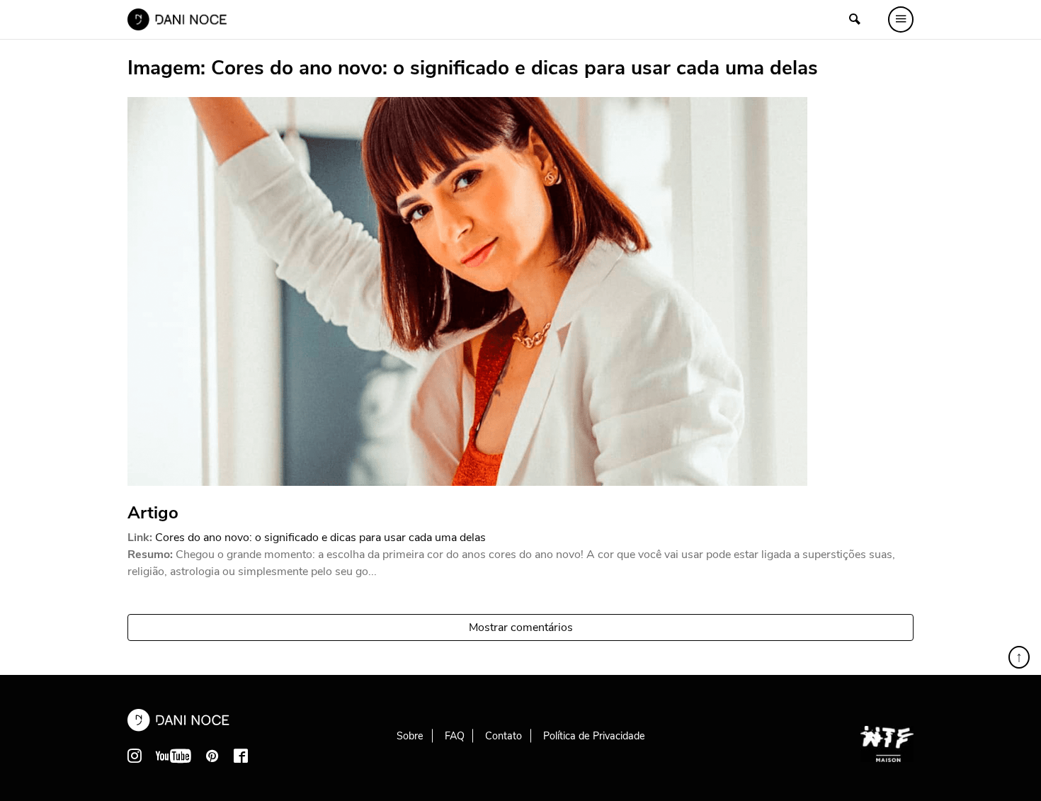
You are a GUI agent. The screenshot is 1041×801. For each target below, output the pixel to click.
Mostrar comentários (521, 627)
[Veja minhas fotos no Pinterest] (212, 756)
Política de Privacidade (594, 736)
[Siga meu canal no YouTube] (173, 756)
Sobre (410, 736)
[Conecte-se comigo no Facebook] (241, 756)
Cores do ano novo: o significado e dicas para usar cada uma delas (320, 537)
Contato (503, 736)
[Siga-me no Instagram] (134, 756)
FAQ (455, 736)
